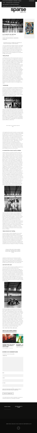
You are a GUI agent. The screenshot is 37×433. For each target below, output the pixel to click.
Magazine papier (16, 2)
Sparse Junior (5, 6)
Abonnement (18, 6)
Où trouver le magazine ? (14, 4)
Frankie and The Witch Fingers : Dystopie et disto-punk (9, 345)
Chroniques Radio (9, 2)
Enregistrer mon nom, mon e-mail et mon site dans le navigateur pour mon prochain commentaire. (11, 389)
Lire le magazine (5, 4)
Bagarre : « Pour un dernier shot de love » (22, 345)
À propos (14, 6)
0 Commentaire (5, 39)
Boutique (10, 6)
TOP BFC (3, 2)
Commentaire (4, 355)
